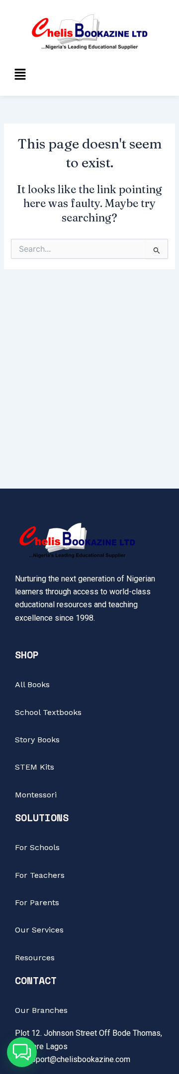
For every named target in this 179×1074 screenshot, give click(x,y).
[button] (20, 75)
